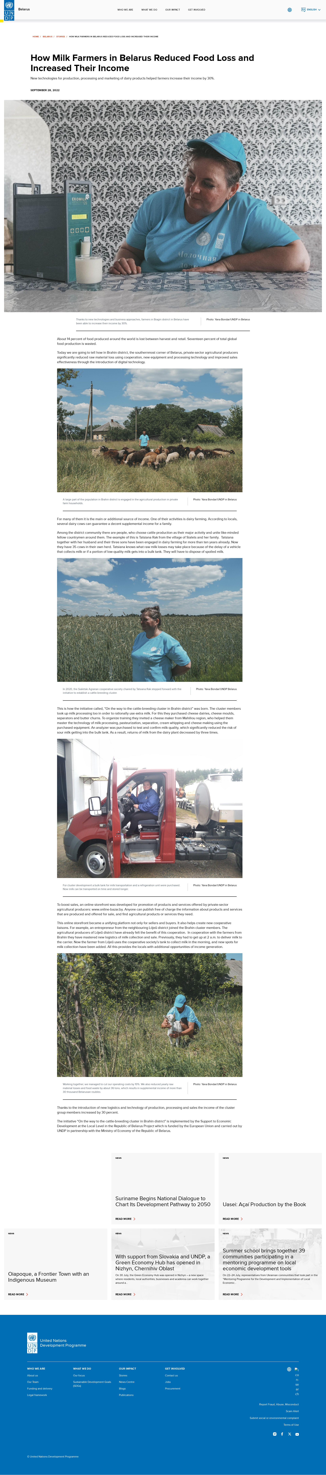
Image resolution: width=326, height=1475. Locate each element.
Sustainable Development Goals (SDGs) (92, 1384)
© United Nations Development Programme (53, 1457)
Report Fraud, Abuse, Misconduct (279, 1404)
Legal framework (37, 1395)
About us (32, 1375)
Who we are (125, 9)
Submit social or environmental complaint (274, 1418)
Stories (60, 36)
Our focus (79, 1375)
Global (289, 10)
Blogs (122, 1388)
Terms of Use (291, 1425)
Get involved (196, 9)
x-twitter (289, 1434)
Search (296, 10)
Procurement (172, 1388)
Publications (126, 1395)
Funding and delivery (39, 1388)
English (312, 9)
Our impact (172, 9)
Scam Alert (292, 1411)
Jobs (168, 1382)
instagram (274, 1434)
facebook (282, 1434)
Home (36, 36)
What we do (149, 9)
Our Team (33, 1382)
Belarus (24, 9)
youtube (297, 1434)
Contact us (171, 1375)
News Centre (126, 1382)
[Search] (297, 1382)
